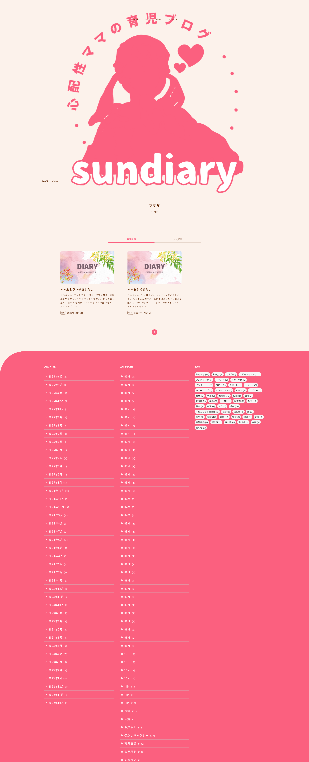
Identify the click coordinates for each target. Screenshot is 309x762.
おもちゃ (202, 374)
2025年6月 (58, 442)
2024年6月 (58, 540)
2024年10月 (59, 507)
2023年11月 (59, 597)
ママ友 (241, 390)
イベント (222, 379)
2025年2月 (58, 474)
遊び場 (243, 422)
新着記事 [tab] (131, 239)
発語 (224, 416)
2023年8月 (58, 621)
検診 (226, 411)
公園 (237, 395)
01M (129, 409)
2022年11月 (59, 695)
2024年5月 (59, 548)
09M (130, 637)
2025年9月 (58, 417)
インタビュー (204, 385)
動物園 (201, 401)
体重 (211, 395)
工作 (222, 406)
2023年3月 (58, 662)
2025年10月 (59, 409)
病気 (199, 416)
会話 (199, 395)
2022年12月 (59, 686)
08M (130, 613)
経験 (247, 416)
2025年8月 (58, 425)
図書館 (239, 401)
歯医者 (238, 411)
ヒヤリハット (224, 390)
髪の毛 (201, 427)
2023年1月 (58, 678)
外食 (199, 406)
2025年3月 (58, 466)
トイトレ (251, 385)
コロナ (221, 385)
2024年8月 (58, 523)
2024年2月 (59, 572)
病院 (211, 416)
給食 (258, 416)
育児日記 (134, 743)
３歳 (130, 711)
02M (129, 442)
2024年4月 (58, 556)
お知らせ (133, 727)
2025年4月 (58, 458)
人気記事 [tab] (177, 239)
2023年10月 (59, 605)
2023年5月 (58, 646)
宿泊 (211, 406)
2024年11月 (59, 499)
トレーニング (204, 390)
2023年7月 (58, 629)
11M (129, 686)
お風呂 (218, 374)
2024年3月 (58, 564)
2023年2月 (58, 670)
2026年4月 (58, 385)
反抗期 (226, 401)
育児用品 (133, 752)
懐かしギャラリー (139, 735)
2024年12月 (59, 491)
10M (129, 654)
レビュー (255, 390)
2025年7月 (58, 434)
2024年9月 (58, 515)
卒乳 (213, 401)
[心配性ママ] (154, 9)
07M (130, 589)
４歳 (130, 719)
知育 (236, 416)
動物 (248, 395)
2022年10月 (59, 703)
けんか (231, 374)
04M (130, 499)
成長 (234, 406)
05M (130, 523)
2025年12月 (59, 401)
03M (129, 466)
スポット (235, 385)
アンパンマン (204, 379)
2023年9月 (58, 613)
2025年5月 (58, 450)
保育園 (224, 395)
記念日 (216, 422)
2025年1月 (58, 482)
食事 (256, 422)
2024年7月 (58, 531)
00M (130, 376)
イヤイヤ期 (239, 379)
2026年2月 (58, 393)
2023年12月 (59, 589)
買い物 (230, 422)
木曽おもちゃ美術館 (207, 411)
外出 (252, 401)
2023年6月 (58, 637)
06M (130, 556)
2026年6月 (58, 376)
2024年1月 (58, 580)
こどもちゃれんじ (250, 374)
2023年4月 (58, 654)
